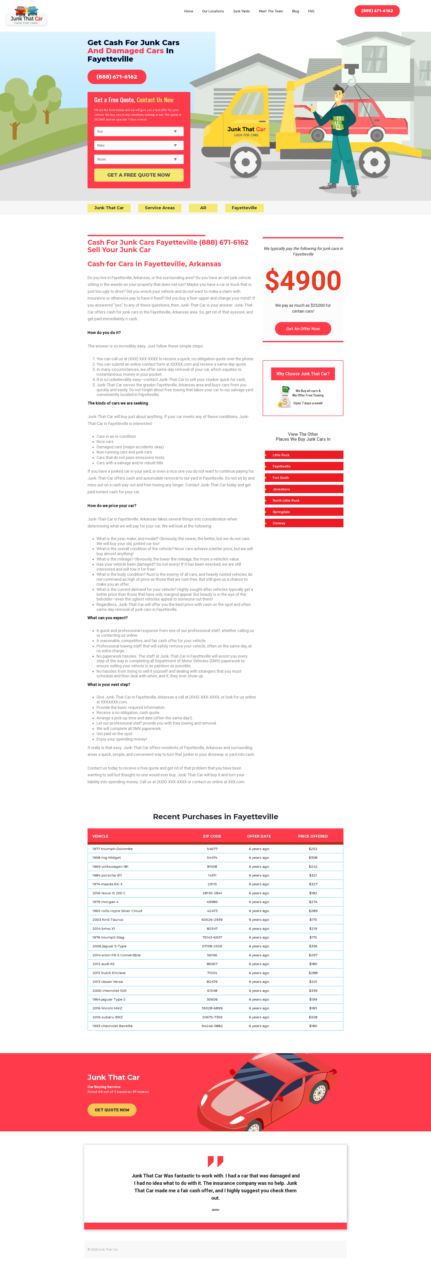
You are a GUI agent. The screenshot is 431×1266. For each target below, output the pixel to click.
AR (203, 207)
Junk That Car (109, 207)
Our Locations (213, 11)
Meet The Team (271, 11)
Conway (279, 523)
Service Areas (160, 207)
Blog (295, 11)
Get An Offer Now (303, 328)
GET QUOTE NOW (112, 1109)
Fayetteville (244, 207)
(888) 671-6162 (377, 10)
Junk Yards (241, 11)
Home (188, 11)
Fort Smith (281, 478)
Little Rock (281, 455)
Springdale (281, 512)
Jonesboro (281, 489)
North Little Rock (286, 500)
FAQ (311, 11)
